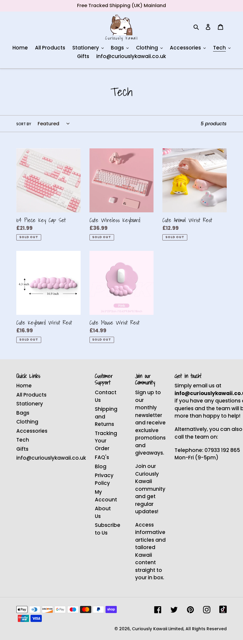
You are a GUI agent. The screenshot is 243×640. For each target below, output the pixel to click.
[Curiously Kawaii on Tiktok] (223, 609)
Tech (22, 439)
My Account (106, 495)
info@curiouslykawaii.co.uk (51, 457)
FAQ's (102, 457)
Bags (22, 412)
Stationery (29, 403)
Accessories (31, 430)
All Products (31, 394)
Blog (100, 466)
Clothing (27, 421)
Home (24, 385)
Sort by (23, 123)
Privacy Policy (104, 479)
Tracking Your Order (106, 441)
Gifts (22, 449)
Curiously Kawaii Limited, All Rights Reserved (179, 629)
